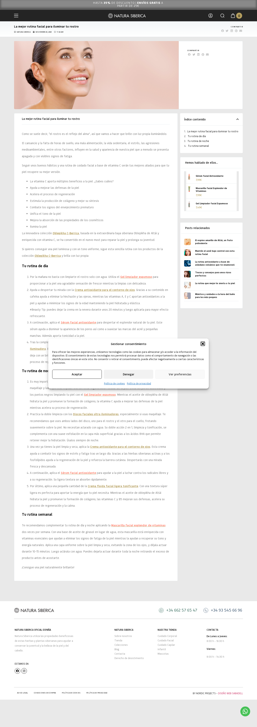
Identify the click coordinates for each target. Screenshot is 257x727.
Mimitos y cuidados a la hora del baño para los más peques (215, 296)
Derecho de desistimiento (129, 658)
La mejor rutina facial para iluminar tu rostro (212, 131)
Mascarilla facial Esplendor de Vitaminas (211, 189)
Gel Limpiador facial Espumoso (212, 203)
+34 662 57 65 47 (181, 610)
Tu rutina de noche (198, 141)
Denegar (128, 374)
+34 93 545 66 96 (226, 610)
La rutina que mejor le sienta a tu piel (215, 283)
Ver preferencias (180, 374)
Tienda (118, 640)
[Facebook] (17, 671)
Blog (116, 649)
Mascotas (163, 653)
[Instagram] (24, 671)
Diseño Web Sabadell (230, 693)
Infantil (162, 649)
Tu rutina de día (197, 136)
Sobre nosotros (123, 636)
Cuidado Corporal (167, 636)
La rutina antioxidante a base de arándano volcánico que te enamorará (215, 263)
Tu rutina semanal (198, 145)
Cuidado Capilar (166, 644)
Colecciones (121, 644)
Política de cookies (114, 383)
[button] (203, 344)
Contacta (119, 653)
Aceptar (77, 374)
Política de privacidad (139, 383)
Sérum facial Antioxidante (209, 175)
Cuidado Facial (166, 640)
